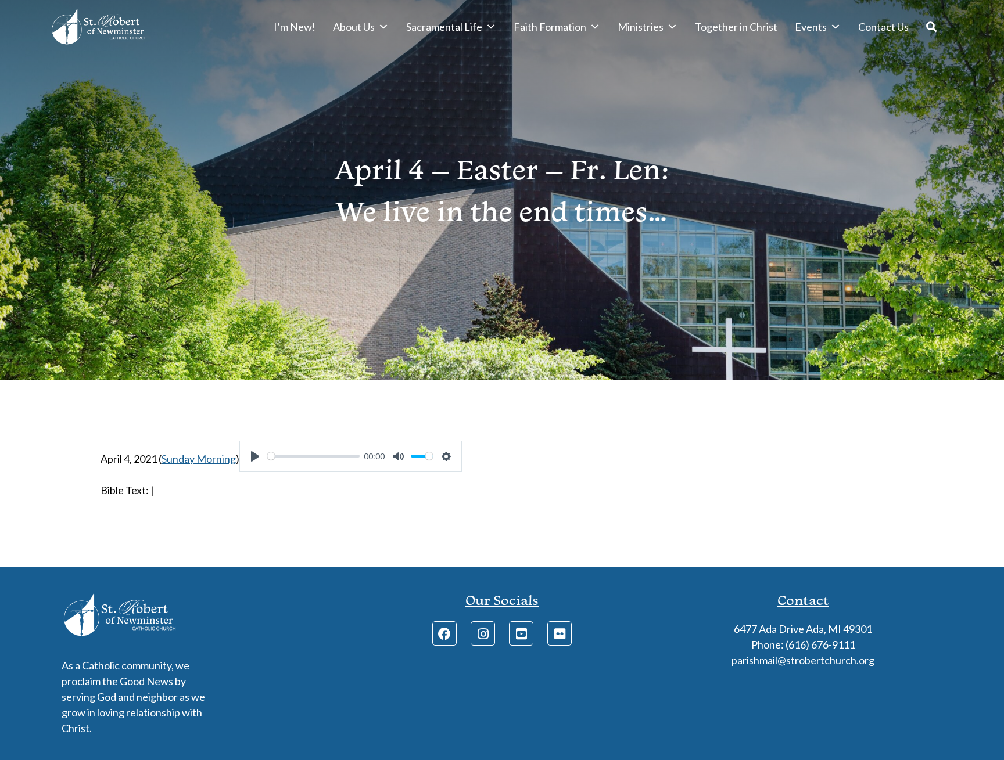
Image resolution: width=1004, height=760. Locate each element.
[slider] (313, 456)
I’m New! (294, 26)
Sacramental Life (444, 26)
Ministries (641, 26)
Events (811, 26)
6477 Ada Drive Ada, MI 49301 (803, 628)
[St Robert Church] (99, 27)
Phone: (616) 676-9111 (803, 644)
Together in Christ (736, 26)
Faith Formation (550, 26)
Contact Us (883, 26)
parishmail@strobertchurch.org (803, 660)
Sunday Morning (199, 458)
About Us (354, 26)
